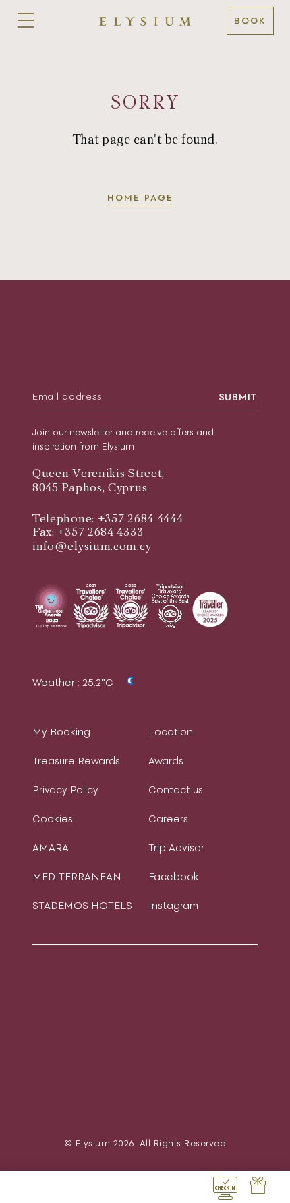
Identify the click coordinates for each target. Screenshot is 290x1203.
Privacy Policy (65, 789)
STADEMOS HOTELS (82, 905)
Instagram (173, 905)
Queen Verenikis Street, (98, 473)
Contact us (175, 789)
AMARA (50, 847)
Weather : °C (74, 682)
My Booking (61, 731)
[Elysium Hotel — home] (145, 21)
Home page (140, 197)
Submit (238, 397)
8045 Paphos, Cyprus (89, 487)
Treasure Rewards (76, 760)
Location (170, 731)
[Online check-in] (225, 1187)
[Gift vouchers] (257, 1187)
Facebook (173, 876)
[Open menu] (25, 21)
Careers (168, 818)
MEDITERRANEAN (76, 876)
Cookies (52, 818)
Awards (165, 760)
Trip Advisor (176, 847)
